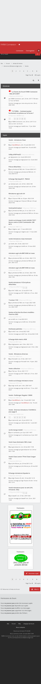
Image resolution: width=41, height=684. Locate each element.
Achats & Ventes (17, 63)
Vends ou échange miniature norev (21, 381)
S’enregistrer (30, 51)
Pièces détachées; (15, 167)
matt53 (23, 126)
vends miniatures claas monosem (20, 239)
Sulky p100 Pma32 (15, 154)
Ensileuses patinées (15, 329)
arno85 (13, 319)
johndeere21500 (17, 169)
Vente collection (14, 368)
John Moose (15, 463)
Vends (26, 66)
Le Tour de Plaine (14, 100)
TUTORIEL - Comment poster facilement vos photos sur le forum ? (21, 112)
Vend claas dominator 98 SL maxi (20, 442)
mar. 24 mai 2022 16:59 (31, 334)
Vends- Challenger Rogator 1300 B (20, 395)
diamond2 (15, 420)
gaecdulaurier (16, 447)
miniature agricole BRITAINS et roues (22, 253)
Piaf (13, 371)
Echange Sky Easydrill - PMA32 (19, 179)
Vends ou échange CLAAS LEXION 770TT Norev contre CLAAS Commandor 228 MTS (22, 222)
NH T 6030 (15, 290)
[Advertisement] (20, 20)
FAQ (19, 623)
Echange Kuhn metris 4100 (18, 339)
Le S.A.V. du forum (17, 124)
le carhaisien (16, 432)
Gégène (14, 229)
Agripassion (14, 157)
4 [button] (23, 71)
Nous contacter (20, 627)
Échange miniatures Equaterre (19, 473)
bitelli (12, 244)
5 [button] (27, 71)
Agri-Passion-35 (16, 478)
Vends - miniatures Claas (17, 140)
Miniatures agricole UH (17, 194)
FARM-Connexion (16, 98)
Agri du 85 (15, 385)
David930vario (16, 145)
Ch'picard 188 (16, 198)
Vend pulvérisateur (15, 208)
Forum (8, 63)
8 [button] (32, 71)
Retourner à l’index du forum (11, 589)
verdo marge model (16, 430)
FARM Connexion (8, 44)
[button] (37, 71)
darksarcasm (14, 184)
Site (2, 63)
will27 (14, 331)
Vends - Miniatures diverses (18, 354)
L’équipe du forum (28, 623)
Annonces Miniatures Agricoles (13, 66)
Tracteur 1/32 (13, 300)
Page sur (29, 75)
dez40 (23, 246)
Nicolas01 (15, 359)
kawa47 (23, 147)
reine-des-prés (25, 103)
